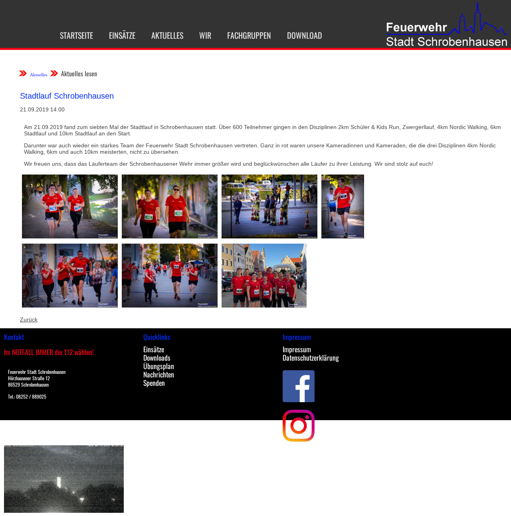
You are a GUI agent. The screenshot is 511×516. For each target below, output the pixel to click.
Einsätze (122, 35)
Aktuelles (167, 35)
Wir (205, 35)
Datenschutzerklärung (311, 357)
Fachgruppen (249, 35)
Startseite (76, 35)
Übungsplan (158, 366)
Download (304, 35)
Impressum (297, 349)
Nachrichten (158, 374)
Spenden (154, 382)
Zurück (29, 319)
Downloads (156, 357)
